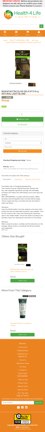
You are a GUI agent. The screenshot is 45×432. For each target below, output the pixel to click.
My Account (23, 347)
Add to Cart (23, 119)
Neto (29, 429)
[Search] (41, 26)
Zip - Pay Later (23, 393)
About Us (23, 360)
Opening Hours (23, 354)
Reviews (29, 179)
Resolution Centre (23, 363)
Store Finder (23, 373)
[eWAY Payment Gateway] (22, 419)
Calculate (23, 151)
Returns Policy (23, 386)
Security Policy (23, 390)
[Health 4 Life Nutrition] (22, 14)
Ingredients (18, 179)
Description (7, 179)
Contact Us (23, 370)
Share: (4, 97)
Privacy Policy (23, 383)
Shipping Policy (23, 350)
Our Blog (23, 367)
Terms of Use (23, 379)
